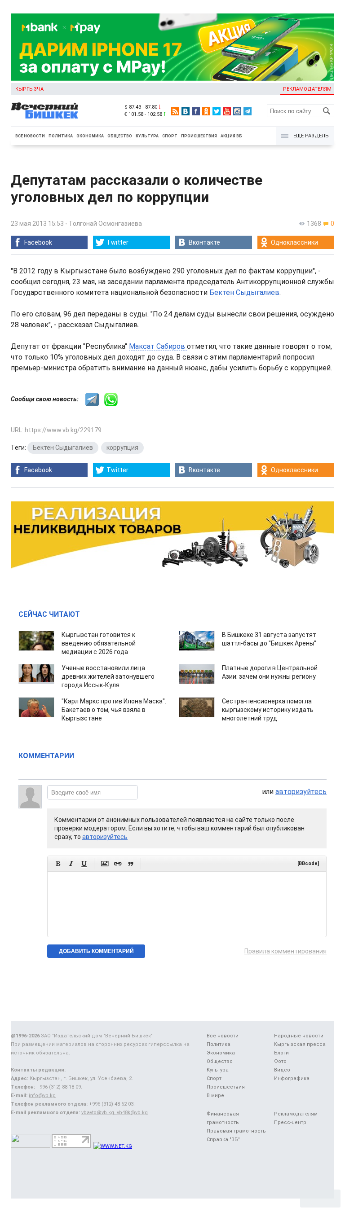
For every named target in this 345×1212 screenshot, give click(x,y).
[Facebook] (196, 111)
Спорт (169, 136)
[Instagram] (237, 111)
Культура (147, 136)
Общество (119, 136)
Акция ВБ (231, 136)
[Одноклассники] (206, 111)
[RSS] (175, 111)
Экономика (90, 136)
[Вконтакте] (185, 111)
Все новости (30, 136)
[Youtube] (227, 111)
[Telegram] (247, 111)
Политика (61, 136)
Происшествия (199, 136)
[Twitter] (216, 111)
